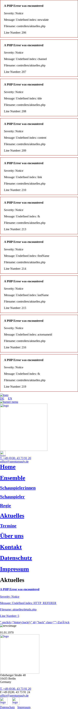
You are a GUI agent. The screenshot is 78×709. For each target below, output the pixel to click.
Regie (5, 505)
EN (10, 398)
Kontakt (11, 546)
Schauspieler (12, 496)
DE (2, 398)
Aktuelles (12, 515)
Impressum (14, 569)
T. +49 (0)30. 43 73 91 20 (15, 458)
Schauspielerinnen (18, 487)
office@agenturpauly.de (14, 461)
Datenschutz (16, 557)
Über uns (11, 535)
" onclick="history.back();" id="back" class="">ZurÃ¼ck (34, 622)
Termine (8, 525)
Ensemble (12, 477)
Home (8, 466)
